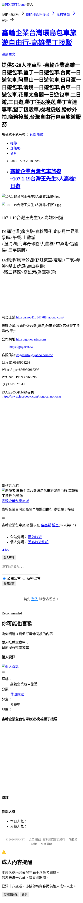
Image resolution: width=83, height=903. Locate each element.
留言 (55, 525)
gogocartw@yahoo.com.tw (34, 355)
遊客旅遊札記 (38, 542)
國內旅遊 (35, 537)
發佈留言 (8, 583)
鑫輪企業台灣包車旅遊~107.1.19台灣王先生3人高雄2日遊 (43, 179)
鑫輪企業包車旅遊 (15, 501)
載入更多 (8, 557)
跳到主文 (8, 54)
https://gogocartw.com (31, 339)
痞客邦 (46, 525)
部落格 (15, 148)
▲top (5, 549)
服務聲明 (46, 844)
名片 (13, 153)
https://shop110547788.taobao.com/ (40, 317)
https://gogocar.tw (21, 347)
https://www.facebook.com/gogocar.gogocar (31, 396)
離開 (24, 894)
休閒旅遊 (36, 135)
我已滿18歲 (10, 894)
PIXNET (20, 839)
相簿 (13, 143)
